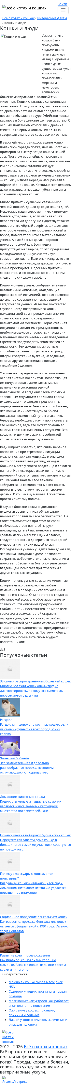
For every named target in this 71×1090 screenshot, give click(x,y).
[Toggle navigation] (63, 10)
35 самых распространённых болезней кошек (35, 681)
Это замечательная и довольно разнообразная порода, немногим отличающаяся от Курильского (27, 768)
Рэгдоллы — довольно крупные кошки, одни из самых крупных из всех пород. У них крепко (34, 729)
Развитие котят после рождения (25, 955)
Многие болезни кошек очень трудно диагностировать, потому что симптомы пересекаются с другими (31, 691)
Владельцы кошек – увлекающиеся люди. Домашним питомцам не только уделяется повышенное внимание (33, 888)
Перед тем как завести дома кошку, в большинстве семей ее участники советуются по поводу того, (35, 844)
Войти (62, 4)
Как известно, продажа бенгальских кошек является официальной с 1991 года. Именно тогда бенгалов (34, 926)
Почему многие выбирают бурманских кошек (35, 835)
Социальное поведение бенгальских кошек (33, 917)
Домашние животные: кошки (22, 797)
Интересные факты (52, 18)
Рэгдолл (6, 720)
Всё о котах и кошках (18, 18)
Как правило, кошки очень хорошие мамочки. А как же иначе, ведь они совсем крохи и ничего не (33, 965)
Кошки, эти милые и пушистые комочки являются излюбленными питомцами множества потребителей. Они (30, 806)
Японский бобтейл (14, 758)
